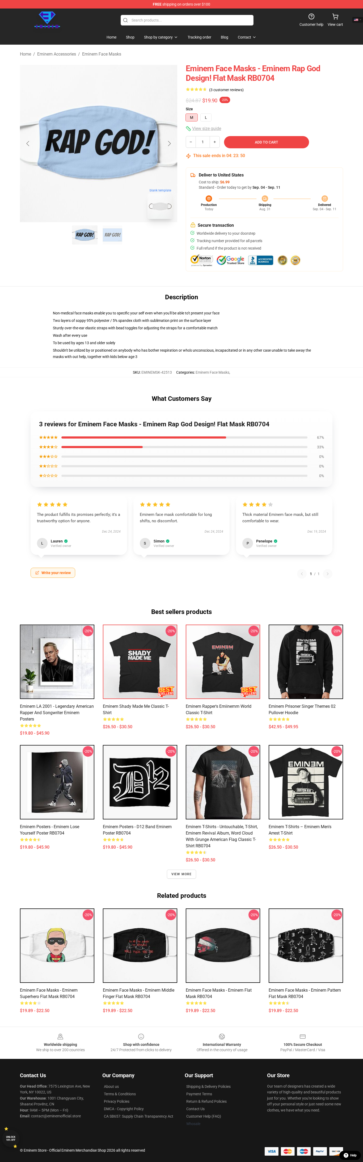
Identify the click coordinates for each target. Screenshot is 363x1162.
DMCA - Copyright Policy (124, 1109)
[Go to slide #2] (112, 235)
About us (111, 1086)
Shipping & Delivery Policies (208, 1086)
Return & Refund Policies (206, 1101)
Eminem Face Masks (101, 54)
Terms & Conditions (120, 1094)
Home (25, 54)
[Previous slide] (28, 143)
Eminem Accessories (56, 54)
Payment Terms (199, 1094)
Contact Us (195, 1109)
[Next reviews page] (327, 574)
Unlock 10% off (10, 1138)
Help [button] (353, 1155)
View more (181, 874)
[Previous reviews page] (302, 574)
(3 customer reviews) (226, 90)
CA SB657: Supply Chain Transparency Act (138, 1116)
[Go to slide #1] (85, 235)
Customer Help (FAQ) (203, 1116)
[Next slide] (169, 143)
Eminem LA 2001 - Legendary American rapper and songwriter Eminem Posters (57, 713)
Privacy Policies (116, 1101)
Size (189, 109)
